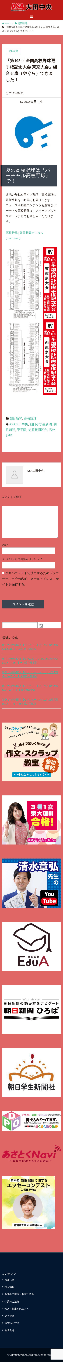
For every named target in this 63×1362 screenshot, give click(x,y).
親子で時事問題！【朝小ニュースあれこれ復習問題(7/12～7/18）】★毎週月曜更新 (30, 674)
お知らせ (9, 1279)
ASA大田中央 (18, 424)
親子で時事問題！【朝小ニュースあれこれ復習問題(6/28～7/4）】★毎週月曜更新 (30, 701)
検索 (41, 626)
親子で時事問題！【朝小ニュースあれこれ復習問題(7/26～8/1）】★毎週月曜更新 (30, 647)
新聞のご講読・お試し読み (19, 1294)
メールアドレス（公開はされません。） (21, 559)
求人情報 (9, 1287)
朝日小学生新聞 (41, 424)
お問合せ (9, 1330)
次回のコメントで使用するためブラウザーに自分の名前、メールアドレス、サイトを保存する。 (30, 578)
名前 (4, 545)
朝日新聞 (16, 418)
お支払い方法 (12, 1323)
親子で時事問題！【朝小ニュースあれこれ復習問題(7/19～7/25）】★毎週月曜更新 (30, 660)
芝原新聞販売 (37, 430)
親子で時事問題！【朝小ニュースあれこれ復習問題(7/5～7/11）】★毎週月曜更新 (30, 688)
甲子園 (21, 430)
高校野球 (30, 418)
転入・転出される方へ (17, 1308)
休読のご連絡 (12, 1301)
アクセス (9, 1316)
